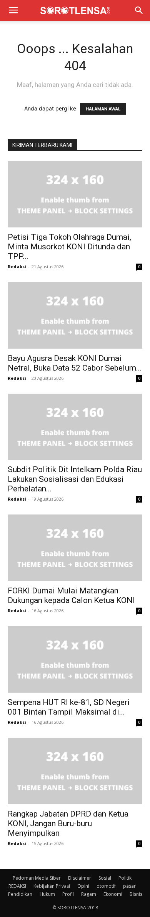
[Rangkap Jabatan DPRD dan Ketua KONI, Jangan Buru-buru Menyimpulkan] (75, 771)
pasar (129, 886)
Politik (125, 878)
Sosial (104, 878)
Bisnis (136, 894)
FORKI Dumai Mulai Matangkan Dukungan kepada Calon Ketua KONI (71, 595)
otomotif (106, 886)
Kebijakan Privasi (51, 886)
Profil (68, 894)
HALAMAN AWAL (103, 109)
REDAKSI (17, 886)
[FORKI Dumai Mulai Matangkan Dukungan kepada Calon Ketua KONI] (75, 547)
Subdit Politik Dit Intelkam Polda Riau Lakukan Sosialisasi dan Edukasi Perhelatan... (75, 479)
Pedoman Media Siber (37, 878)
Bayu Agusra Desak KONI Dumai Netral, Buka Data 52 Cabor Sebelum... (75, 363)
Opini (83, 886)
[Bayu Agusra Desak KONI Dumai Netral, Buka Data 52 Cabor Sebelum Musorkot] (75, 315)
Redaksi (17, 266)
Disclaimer (79, 878)
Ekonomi (112, 894)
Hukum (47, 894)
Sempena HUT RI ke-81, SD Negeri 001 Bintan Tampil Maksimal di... (69, 707)
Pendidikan (20, 894)
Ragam (88, 894)
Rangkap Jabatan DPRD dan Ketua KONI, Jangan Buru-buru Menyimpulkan (68, 823)
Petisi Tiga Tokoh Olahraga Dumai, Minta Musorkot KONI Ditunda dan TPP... (69, 246)
